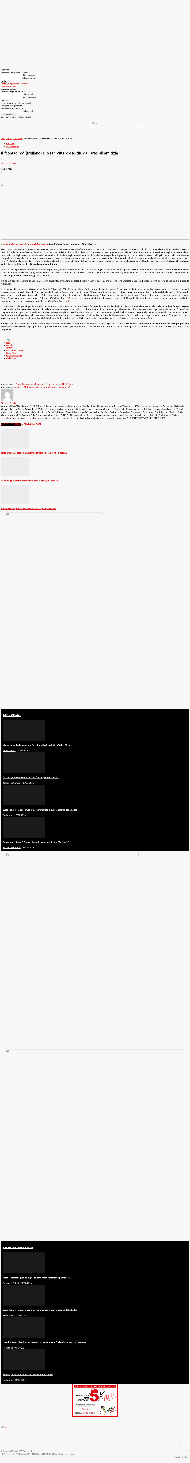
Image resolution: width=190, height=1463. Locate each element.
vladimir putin (12, 358)
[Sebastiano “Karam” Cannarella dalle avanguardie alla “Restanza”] (24, 837)
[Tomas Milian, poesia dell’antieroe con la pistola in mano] (15, 504)
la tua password (28, 78)
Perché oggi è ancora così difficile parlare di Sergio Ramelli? (29, 481)
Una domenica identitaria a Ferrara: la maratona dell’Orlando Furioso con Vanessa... (45, 1342)
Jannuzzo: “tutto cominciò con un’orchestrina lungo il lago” (42, 387)
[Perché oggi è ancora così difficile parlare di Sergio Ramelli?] (15, 476)
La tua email (28, 94)
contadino (10, 348)
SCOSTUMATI (17, 139)
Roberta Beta (9, 750)
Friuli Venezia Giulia (14, 350)
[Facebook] (27, 176)
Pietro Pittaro (11, 353)
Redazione (8, 815)
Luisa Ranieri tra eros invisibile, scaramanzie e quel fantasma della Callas (40, 810)
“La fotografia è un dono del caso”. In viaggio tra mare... (31, 777)
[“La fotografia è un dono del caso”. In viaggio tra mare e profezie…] (24, 772)
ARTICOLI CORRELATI (11, 424)
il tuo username (29, 75)
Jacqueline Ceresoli (12, 783)
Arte (8, 343)
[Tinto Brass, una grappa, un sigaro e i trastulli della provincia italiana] (15, 448)
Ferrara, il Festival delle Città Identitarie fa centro (28, 1375)
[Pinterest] (45, 176)
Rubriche (9, 139)
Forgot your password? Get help (14, 84)
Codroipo (10, 345)
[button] (184, 128)
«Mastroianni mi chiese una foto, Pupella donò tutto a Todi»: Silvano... (38, 745)
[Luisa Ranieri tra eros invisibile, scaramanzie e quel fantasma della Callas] (24, 805)
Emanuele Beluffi (11, 1283)
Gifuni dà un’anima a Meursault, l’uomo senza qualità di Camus (45, 384)
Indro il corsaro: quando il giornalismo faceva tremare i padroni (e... (37, 1278)
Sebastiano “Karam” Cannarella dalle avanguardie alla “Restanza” (36, 842)
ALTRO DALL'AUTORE (31, 424)
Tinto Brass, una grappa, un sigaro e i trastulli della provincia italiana (34, 453)
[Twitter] (36, 176)
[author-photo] (7, 401)
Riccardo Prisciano (9, 163)
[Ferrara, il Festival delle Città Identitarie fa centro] (24, 1370)
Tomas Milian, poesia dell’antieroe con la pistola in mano (28, 508)
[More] (64, 176)
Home (3, 139)
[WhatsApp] (55, 176)
